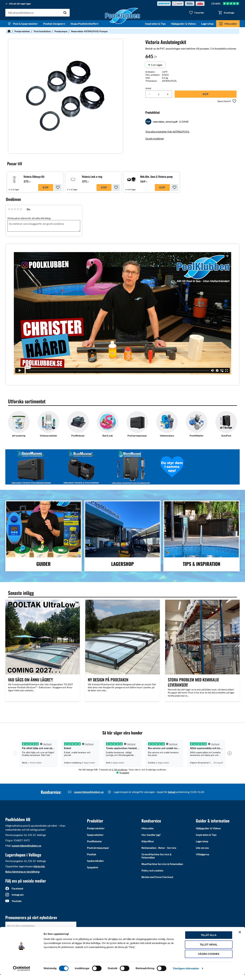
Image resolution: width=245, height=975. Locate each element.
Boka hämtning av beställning (22, 871)
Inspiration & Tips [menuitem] (155, 23)
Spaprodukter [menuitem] (95, 834)
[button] (196, 12)
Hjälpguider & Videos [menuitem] (183, 23)
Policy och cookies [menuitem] (152, 870)
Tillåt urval (209, 944)
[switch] (97, 968)
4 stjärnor (18, 209)
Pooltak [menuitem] (91, 854)
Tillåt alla (208, 935)
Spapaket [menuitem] (92, 867)
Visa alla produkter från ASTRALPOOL (167, 131)
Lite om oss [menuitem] (202, 847)
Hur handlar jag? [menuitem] (151, 834)
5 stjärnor (21, 209)
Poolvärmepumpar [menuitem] (98, 847)
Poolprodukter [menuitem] (96, 828)
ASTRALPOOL (169, 80)
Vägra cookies (208, 953)
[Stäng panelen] (240, 932)
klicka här (39, 866)
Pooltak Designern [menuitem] (54, 23)
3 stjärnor (15, 209)
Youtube (17, 900)
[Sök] (65, 13)
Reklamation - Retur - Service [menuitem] (159, 847)
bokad (172, 791)
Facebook (17, 888)
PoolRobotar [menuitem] (94, 841)
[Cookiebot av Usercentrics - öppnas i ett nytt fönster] (21, 968)
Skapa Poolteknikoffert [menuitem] (84, 23)
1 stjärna (9, 209)
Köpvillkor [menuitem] (148, 841)
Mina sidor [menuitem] (230, 23)
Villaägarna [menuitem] (202, 854)
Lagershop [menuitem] (207, 23)
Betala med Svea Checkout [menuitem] (157, 876)
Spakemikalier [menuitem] (95, 860)
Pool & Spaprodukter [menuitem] (25, 23)
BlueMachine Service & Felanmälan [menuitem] (162, 863)
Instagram (18, 894)
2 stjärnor (12, 209)
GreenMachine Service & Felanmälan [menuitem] (157, 856)
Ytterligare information (186, 968)
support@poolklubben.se (89, 791)
